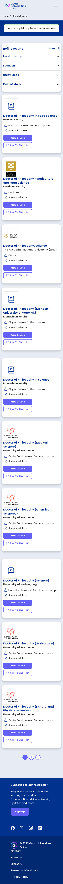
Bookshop (17, 857)
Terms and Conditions (25, 870)
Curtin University (14, 186)
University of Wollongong (20, 584)
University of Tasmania (18, 450)
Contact (16, 851)
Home (6, 16)
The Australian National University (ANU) (30, 249)
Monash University (15, 316)
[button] (56, 5)
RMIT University (13, 119)
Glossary (16, 864)
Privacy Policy (19, 877)
